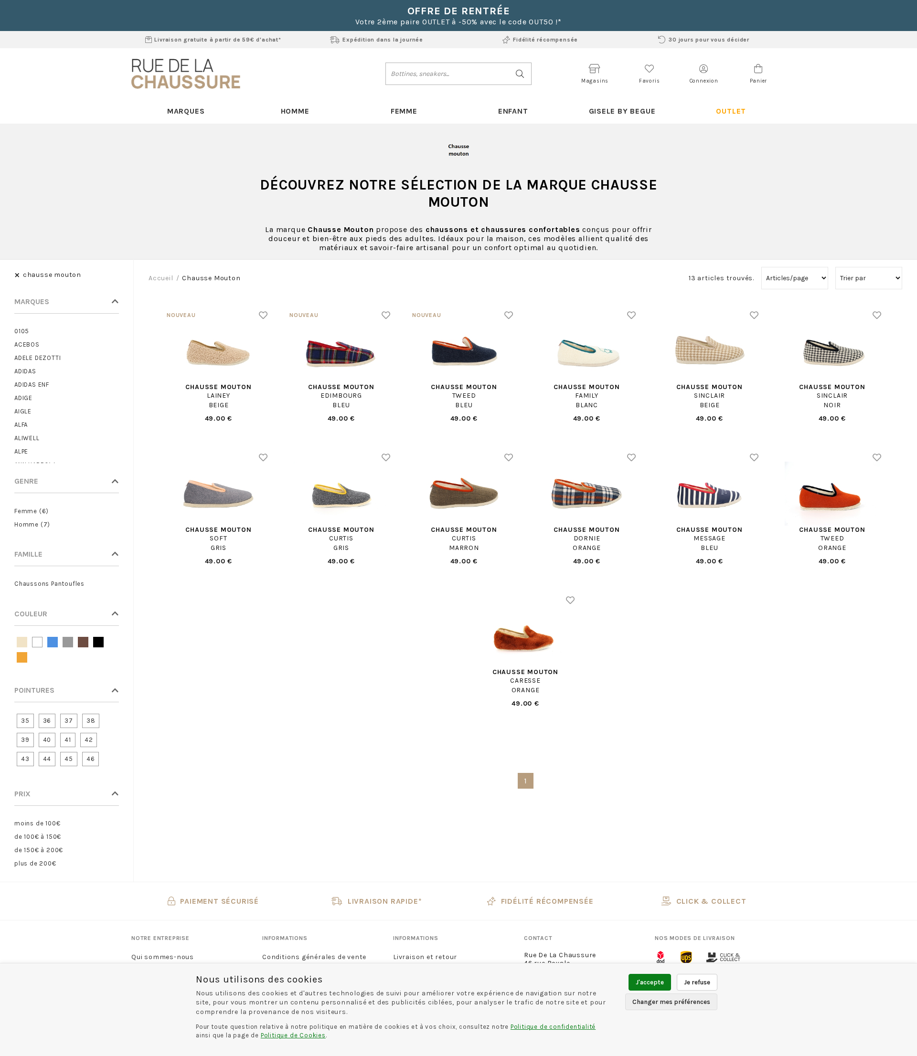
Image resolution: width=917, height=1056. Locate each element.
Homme (295, 111)
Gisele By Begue (622, 111)
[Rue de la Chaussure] (185, 73)
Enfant (513, 111)
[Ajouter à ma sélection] (263, 315)
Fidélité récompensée (545, 39)
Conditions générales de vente (314, 957)
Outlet (731, 111)
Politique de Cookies (293, 1035)
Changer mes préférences (671, 1001)
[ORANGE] (22, 657)
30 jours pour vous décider (709, 39)
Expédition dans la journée (382, 39)
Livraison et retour (425, 957)
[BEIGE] (22, 642)
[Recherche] (520, 74)
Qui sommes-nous (162, 957)
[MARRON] (83, 642)
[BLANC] (37, 642)
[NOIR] (98, 642)
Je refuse (697, 982)
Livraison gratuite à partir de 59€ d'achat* (217, 39)
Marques (186, 111)
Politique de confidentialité (553, 1026)
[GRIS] (68, 642)
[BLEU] (52, 642)
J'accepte (650, 982)
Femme (404, 111)
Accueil (161, 278)
